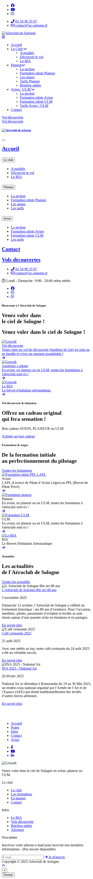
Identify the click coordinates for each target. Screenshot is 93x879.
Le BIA (25, 61)
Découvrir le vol (31, 57)
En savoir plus (12, 625)
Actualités (27, 53)
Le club (8, 160)
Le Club (17, 49)
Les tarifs (17, 208)
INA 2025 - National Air (19, 668)
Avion (7, 218)
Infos (14, 731)
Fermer (8, 875)
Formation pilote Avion (36, 97)
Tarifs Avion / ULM (34, 106)
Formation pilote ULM (36, 101)
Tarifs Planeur (30, 81)
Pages (15, 727)
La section (27, 69)
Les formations (21, 794)
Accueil (16, 45)
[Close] (3, 140)
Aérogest (17, 830)
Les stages (27, 77)
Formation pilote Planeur (37, 73)
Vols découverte (22, 822)
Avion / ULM (21, 89)
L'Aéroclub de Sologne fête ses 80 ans (29, 590)
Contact (16, 110)
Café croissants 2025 (16, 633)
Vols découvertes (21, 260)
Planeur (16, 65)
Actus (15, 740)
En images (18, 798)
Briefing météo (30, 85)
